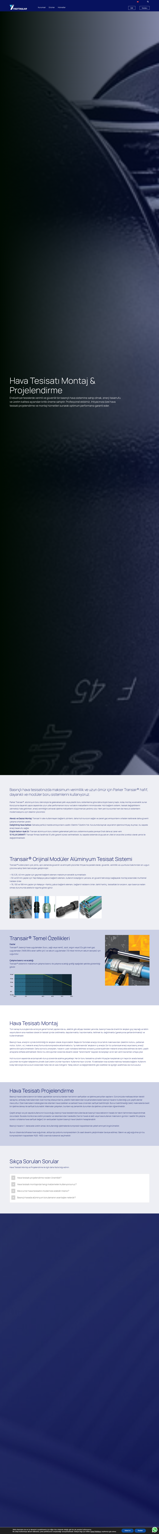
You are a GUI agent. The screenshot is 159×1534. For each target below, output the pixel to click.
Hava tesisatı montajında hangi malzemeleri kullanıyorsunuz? (47, 1184)
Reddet (140, 1531)
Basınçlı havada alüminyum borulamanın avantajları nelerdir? (46, 1197)
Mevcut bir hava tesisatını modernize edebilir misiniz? (43, 1190)
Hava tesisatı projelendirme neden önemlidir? (39, 1177)
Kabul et (127, 1531)
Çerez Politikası (95, 1532)
